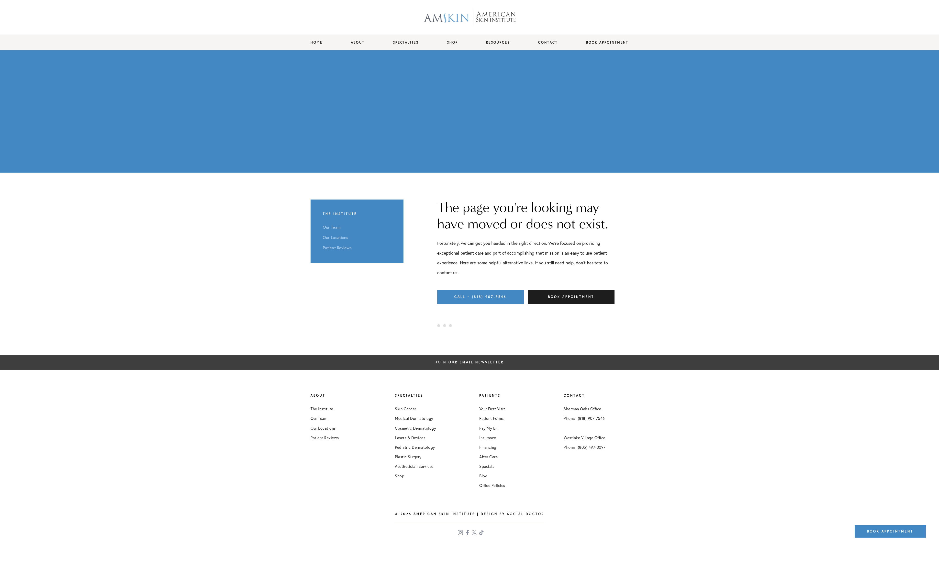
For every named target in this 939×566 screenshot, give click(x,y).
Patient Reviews (325, 437)
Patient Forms (491, 418)
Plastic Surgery (408, 456)
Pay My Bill (489, 428)
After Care (488, 456)
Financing (487, 447)
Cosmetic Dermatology (415, 428)
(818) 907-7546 (591, 418)
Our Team (319, 418)
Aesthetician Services (414, 466)
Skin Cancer (405, 408)
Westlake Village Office (584, 437)
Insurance (487, 437)
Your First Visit (492, 408)
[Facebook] (468, 532)
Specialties (406, 42)
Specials (486, 466)
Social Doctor (525, 514)
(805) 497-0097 (592, 447)
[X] (475, 532)
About (358, 42)
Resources (498, 42)
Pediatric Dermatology (415, 447)
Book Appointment (607, 42)
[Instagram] (461, 532)
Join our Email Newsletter (470, 362)
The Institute (322, 408)
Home (317, 42)
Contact (548, 42)
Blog (483, 475)
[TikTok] (482, 532)
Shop (452, 42)
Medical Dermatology (414, 418)
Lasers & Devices (410, 437)
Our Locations (323, 428)
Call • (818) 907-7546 (480, 297)
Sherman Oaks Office (582, 408)
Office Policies (492, 485)
